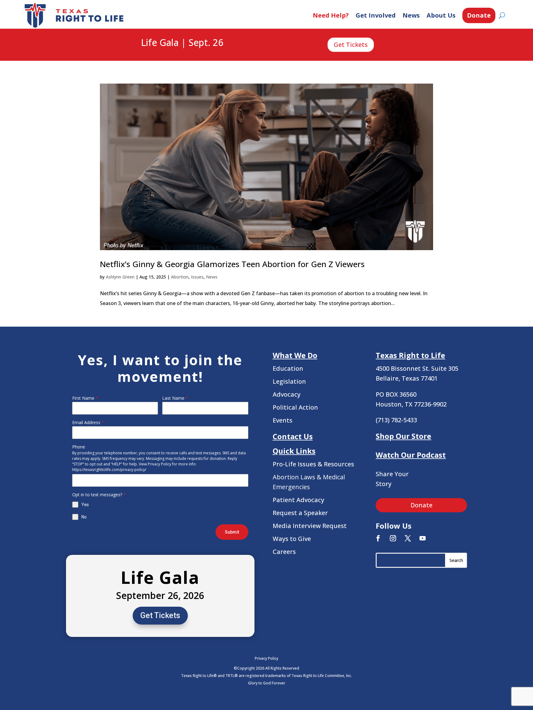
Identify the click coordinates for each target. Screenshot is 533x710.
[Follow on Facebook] (378, 538)
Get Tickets (351, 44)
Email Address (88, 422)
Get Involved (376, 15)
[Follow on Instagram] (393, 538)
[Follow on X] (408, 538)
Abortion (179, 277)
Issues (197, 277)
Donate (479, 15)
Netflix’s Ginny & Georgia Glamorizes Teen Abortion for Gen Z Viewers (232, 264)
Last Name (175, 398)
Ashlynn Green (120, 277)
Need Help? (331, 15)
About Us (441, 15)
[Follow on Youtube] (422, 538)
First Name (85, 398)
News (411, 15)
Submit (232, 532)
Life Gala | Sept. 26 (182, 43)
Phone (78, 447)
